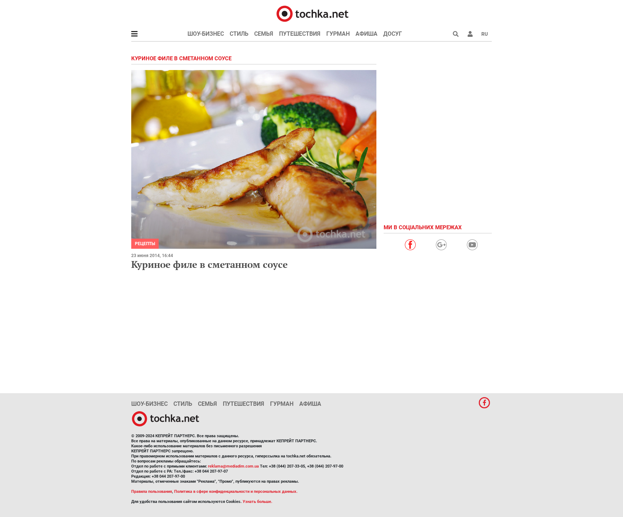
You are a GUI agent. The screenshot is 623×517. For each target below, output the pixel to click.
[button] (470, 34)
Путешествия (300, 33)
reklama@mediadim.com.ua (233, 466)
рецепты (145, 243)
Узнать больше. (257, 501)
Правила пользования (151, 491)
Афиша (366, 33)
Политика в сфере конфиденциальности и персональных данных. (235, 491)
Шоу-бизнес (205, 33)
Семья (263, 33)
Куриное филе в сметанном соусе (209, 264)
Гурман (338, 33)
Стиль (239, 33)
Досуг (392, 33)
